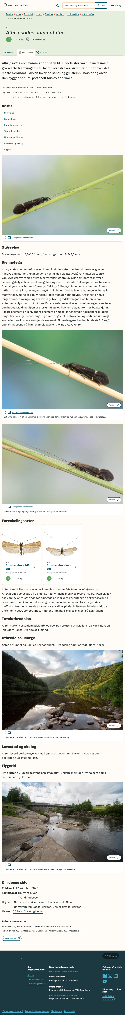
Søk (103, 5)
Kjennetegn (10, 119)
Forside (9, 14)
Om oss (30, 975)
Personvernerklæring (12, 1011)
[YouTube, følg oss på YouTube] (104, 981)
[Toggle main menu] (116, 5)
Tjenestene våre (35, 979)
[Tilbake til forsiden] (16, 5)
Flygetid (8, 149)
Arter (18, 14)
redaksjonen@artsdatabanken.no (65, 971)
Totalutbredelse (12, 131)
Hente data (56, 1011)
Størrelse (9, 113)
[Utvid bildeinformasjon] (8, 238)
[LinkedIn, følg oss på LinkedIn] (115, 976)
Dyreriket (28, 14)
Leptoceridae (73, 14)
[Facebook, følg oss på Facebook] (104, 976)
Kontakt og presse (36, 983)
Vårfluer (60, 14)
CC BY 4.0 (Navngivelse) (28, 911)
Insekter (49, 14)
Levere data (69, 1011)
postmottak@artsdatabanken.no (64, 995)
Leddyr (39, 14)
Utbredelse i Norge (13, 137)
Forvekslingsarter (13, 125)
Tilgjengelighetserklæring (37, 1011)
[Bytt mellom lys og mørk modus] (58, 5)
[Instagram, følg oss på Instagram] (110, 976)
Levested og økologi (14, 143)
